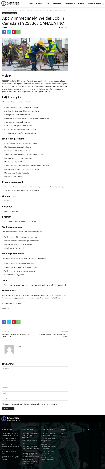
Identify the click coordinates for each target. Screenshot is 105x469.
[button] (100, 3)
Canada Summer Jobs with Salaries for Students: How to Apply (30, 441)
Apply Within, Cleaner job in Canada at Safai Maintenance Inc (30, 448)
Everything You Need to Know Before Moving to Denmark (9, 440)
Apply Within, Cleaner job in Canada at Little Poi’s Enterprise (30, 435)
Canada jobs (21, 10)
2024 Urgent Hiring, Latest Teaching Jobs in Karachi (53, 336)
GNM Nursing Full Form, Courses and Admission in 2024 (49, 459)
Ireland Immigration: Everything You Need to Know (9, 451)
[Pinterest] (14, 32)
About (63, 433)
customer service (28, 169)
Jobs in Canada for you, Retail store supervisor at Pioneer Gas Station (29, 461)
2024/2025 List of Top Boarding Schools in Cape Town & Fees (48, 446)
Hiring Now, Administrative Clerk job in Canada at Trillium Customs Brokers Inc (30, 455)
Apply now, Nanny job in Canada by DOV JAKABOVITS (15, 336)
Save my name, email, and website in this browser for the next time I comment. (30, 404)
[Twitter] (9, 32)
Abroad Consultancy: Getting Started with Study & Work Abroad (10, 458)
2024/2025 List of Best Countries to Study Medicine (49, 434)
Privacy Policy (65, 440)
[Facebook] (4, 32)
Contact (63, 443)
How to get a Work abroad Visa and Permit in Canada (10, 434)
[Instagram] (83, 430)
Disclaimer (64, 437)
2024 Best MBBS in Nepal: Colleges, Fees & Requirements (49, 440)
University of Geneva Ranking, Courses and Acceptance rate (47, 453)
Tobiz (5, 27)
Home (4, 10)
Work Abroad (12, 10)
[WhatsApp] (18, 32)
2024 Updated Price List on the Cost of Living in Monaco (10, 445)
